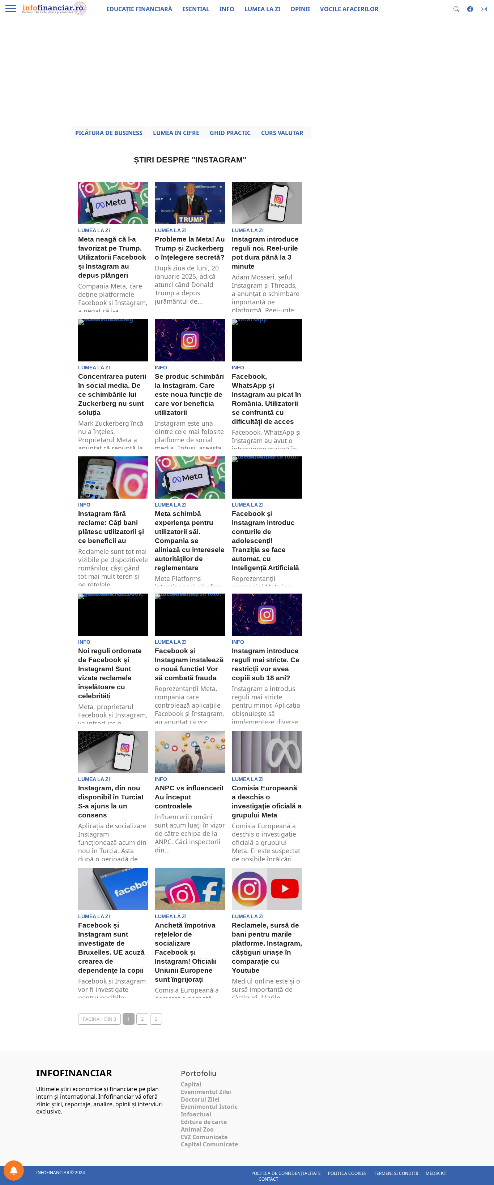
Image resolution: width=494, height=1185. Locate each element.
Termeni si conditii (396, 1173)
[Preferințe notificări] (14, 1170)
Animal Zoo (197, 1129)
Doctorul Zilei (200, 1099)
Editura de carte (204, 1122)
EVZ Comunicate (204, 1137)
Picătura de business (108, 133)
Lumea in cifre (176, 133)
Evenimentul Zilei (206, 1092)
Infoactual (196, 1114)
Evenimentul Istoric (209, 1107)
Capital (191, 1084)
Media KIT (436, 1173)
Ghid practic (230, 133)
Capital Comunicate (209, 1144)
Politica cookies (347, 1173)
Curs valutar (282, 133)
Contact (268, 1179)
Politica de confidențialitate (286, 1173)
